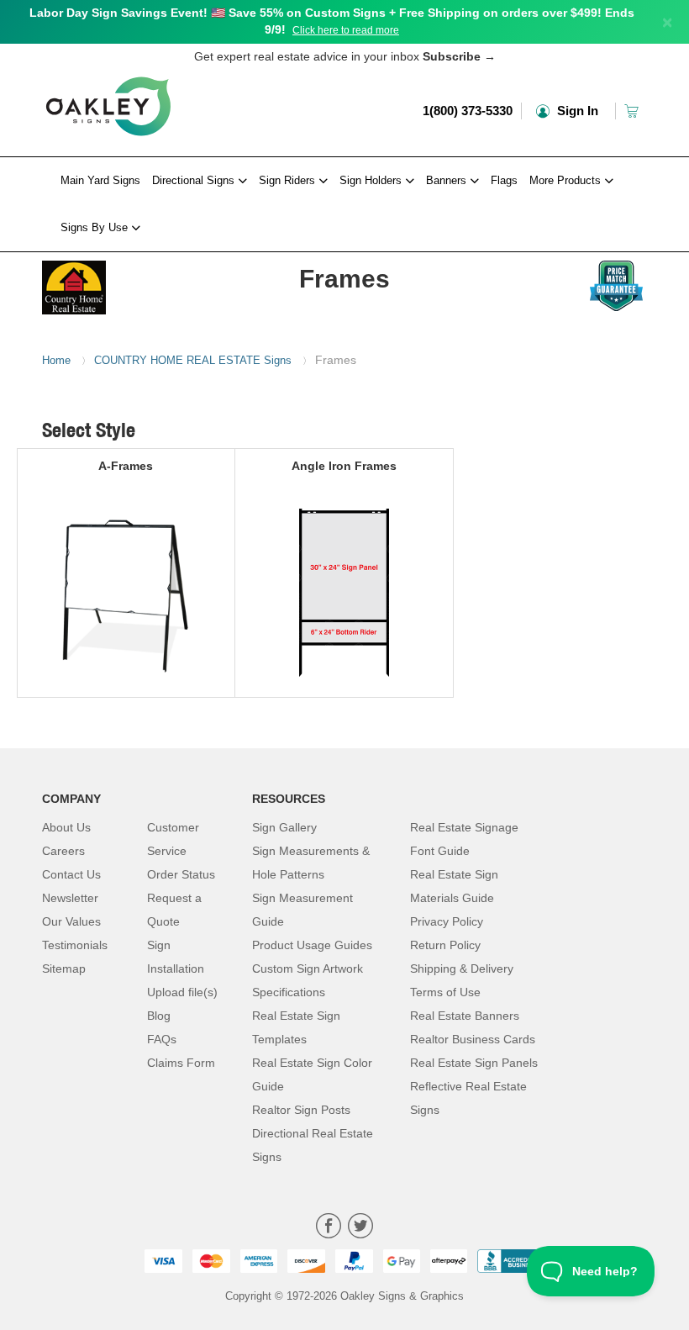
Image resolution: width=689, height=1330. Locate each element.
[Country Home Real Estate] (108, 283)
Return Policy (445, 945)
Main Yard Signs (100, 180)
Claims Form (181, 1062)
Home (56, 360)
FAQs (161, 1039)
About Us (66, 827)
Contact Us (71, 874)
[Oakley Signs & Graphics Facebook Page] (328, 1227)
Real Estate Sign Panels (474, 1062)
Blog (159, 1015)
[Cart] (633, 110)
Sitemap (64, 968)
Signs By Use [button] (95, 227)
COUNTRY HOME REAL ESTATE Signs (193, 360)
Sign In (576, 110)
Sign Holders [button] (372, 180)
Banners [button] (448, 180)
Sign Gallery (284, 827)
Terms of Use (445, 992)
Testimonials (75, 945)
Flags (504, 180)
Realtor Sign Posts (301, 1109)
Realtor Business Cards (472, 1039)
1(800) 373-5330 (468, 110)
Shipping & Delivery (461, 968)
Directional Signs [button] (195, 180)
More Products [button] (566, 180)
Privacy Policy (446, 921)
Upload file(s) (182, 992)
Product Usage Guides (312, 945)
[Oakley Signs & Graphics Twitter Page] (360, 1227)
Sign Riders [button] (288, 180)
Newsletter (70, 898)
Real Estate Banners (464, 1015)
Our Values (71, 921)
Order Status (181, 874)
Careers (63, 851)
